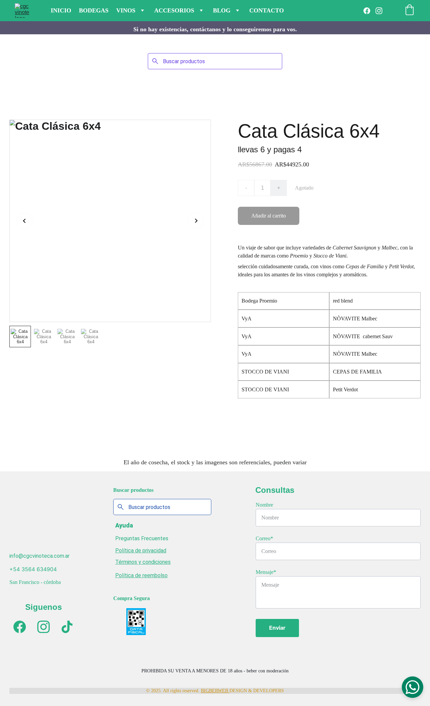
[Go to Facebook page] (369, 10)
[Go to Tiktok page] (67, 627)
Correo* (264, 538)
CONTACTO (266, 10)
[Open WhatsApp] (412, 687)
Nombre (264, 505)
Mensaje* (266, 572)
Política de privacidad (140, 550)
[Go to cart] (409, 10)
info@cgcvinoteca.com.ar (39, 556)
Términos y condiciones (143, 562)
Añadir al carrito (268, 216)
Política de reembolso (141, 575)
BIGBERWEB (215, 690)
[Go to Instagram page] (379, 10)
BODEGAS (94, 10)
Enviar (277, 627)
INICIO (61, 10)
